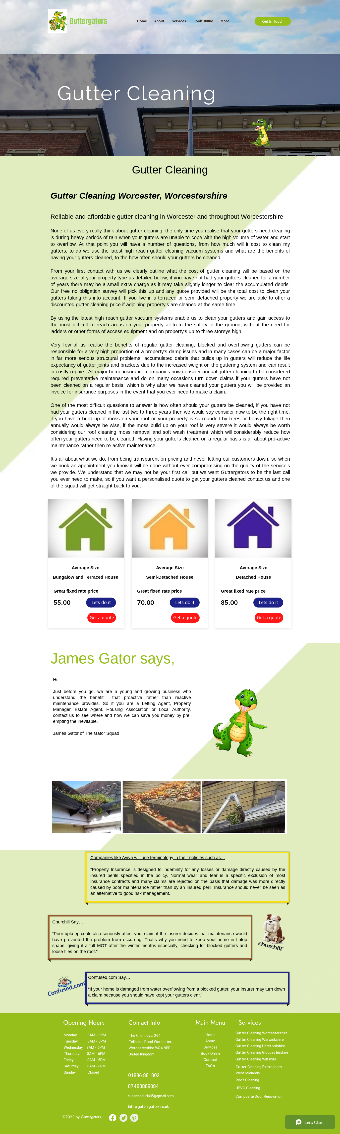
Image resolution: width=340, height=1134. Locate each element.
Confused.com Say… (109, 977)
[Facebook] (112, 1118)
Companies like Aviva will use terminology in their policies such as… (157, 857)
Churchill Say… (67, 921)
